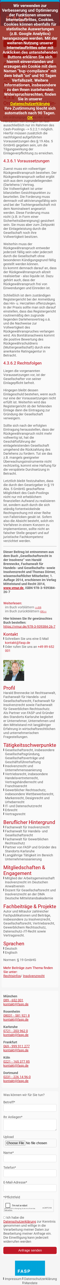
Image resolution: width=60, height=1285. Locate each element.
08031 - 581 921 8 (16, 1016)
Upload (8, 1137)
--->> (38, 607)
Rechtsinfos (12, 976)
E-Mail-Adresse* (15, 1182)
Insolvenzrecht (34, 976)
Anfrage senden (30, 1250)
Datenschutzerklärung (30, 103)
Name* (8, 1153)
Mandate (31, 1283)
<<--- (43, 611)
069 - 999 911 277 (16, 1046)
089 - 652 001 (13, 1000)
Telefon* (9, 1168)
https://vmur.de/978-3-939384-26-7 (29, 626)
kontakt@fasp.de (17, 643)
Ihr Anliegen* (12, 1117)
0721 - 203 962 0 (15, 1031)
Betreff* (9, 1102)
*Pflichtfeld (11, 1197)
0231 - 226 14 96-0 (17, 1077)
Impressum (13, 1279)
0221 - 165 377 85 (16, 1062)
